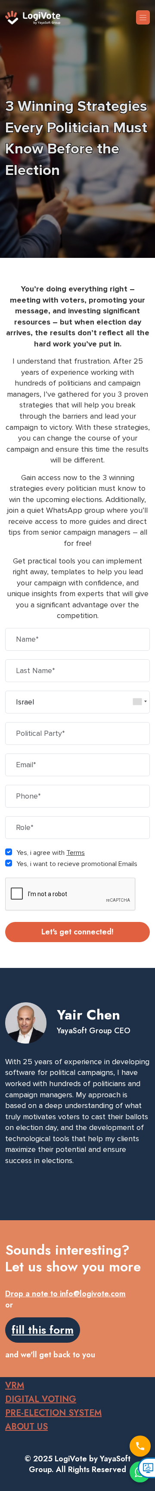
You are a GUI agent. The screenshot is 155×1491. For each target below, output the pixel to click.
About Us (26, 1427)
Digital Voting (40, 1399)
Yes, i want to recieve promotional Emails (76, 864)
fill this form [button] (43, 1330)
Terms (75, 852)
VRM (14, 1386)
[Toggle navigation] (143, 17)
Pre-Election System (53, 1413)
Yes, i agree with (50, 852)
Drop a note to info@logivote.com (65, 1294)
